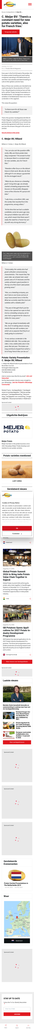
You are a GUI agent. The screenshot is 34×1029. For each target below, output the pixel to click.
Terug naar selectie (11, 32)
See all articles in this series (10, 132)
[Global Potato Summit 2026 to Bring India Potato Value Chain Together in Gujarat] (17, 574)
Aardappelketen (17, 390)
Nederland (19, 941)
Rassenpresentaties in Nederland (20, 399)
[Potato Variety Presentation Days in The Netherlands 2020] (17, 881)
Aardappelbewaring (15, 394)
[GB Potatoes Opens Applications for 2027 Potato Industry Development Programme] (17, 630)
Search (17, 1028)
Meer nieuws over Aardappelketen (17, 662)
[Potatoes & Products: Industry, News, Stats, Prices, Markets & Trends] (10, 4)
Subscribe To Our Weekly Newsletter (15, 1002)
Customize (15, 533)
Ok (17, 528)
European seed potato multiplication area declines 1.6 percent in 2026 (23, 735)
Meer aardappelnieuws (17, 742)
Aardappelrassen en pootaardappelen (16, 391)
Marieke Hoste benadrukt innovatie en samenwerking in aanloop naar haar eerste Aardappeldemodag (17, 707)
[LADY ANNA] (17, 472)
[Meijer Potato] (17, 436)
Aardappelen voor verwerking (15, 397)
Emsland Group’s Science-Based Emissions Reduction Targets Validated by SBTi (23, 715)
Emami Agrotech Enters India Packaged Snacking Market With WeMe (23, 725)
